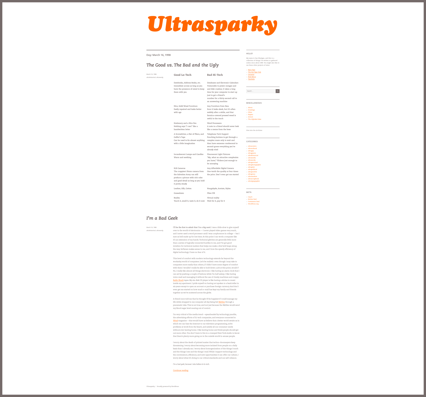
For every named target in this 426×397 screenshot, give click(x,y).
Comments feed (253, 201)
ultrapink (251, 167)
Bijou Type (251, 70)
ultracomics (252, 146)
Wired (175, 321)
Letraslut (251, 74)
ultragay (251, 151)
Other (250, 112)
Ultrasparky (150, 386)
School (250, 117)
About (250, 107)
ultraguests (252, 153)
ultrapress (251, 174)
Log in (250, 197)
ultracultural (252, 148)
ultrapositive (252, 172)
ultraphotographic (254, 165)
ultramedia (252, 158)
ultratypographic (254, 181)
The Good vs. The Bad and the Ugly (182, 65)
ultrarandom (252, 176)
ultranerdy (159, 77)
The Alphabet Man (254, 119)
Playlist (250, 114)
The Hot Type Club (254, 72)
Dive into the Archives (254, 130)
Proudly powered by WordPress (168, 386)
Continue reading (180, 370)
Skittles (222, 302)
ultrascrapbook (253, 179)
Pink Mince (252, 77)
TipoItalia (251, 79)
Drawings (251, 110)
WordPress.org (253, 204)
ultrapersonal (253, 162)
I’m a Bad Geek (162, 218)
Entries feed (252, 199)
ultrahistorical (151, 77)
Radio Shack (178, 280)
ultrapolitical (252, 169)
